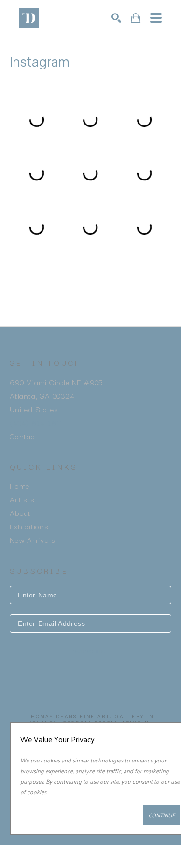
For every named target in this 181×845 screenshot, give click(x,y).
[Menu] (156, 18)
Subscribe (90, 651)
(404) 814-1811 (36, 422)
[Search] (116, 18)
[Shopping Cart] (135, 18)
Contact (24, 436)
